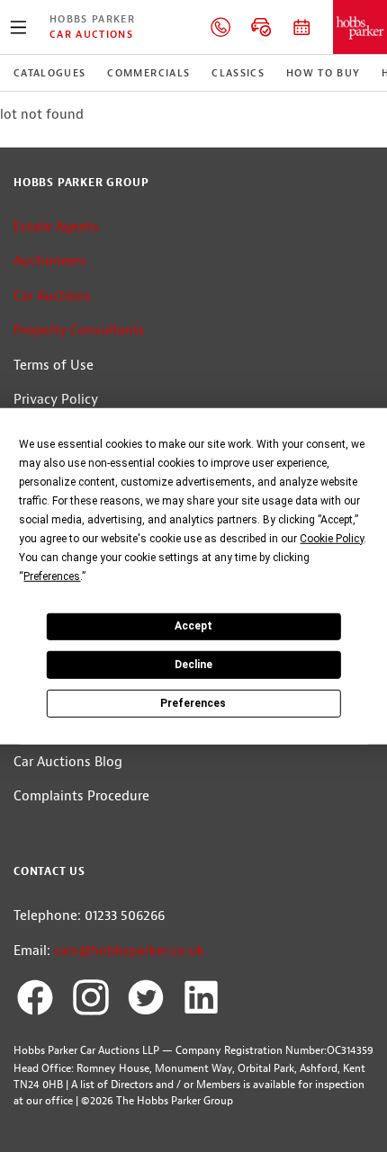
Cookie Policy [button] (332, 537)
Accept (193, 626)
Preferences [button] (51, 575)
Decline (193, 664)
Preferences (193, 702)
